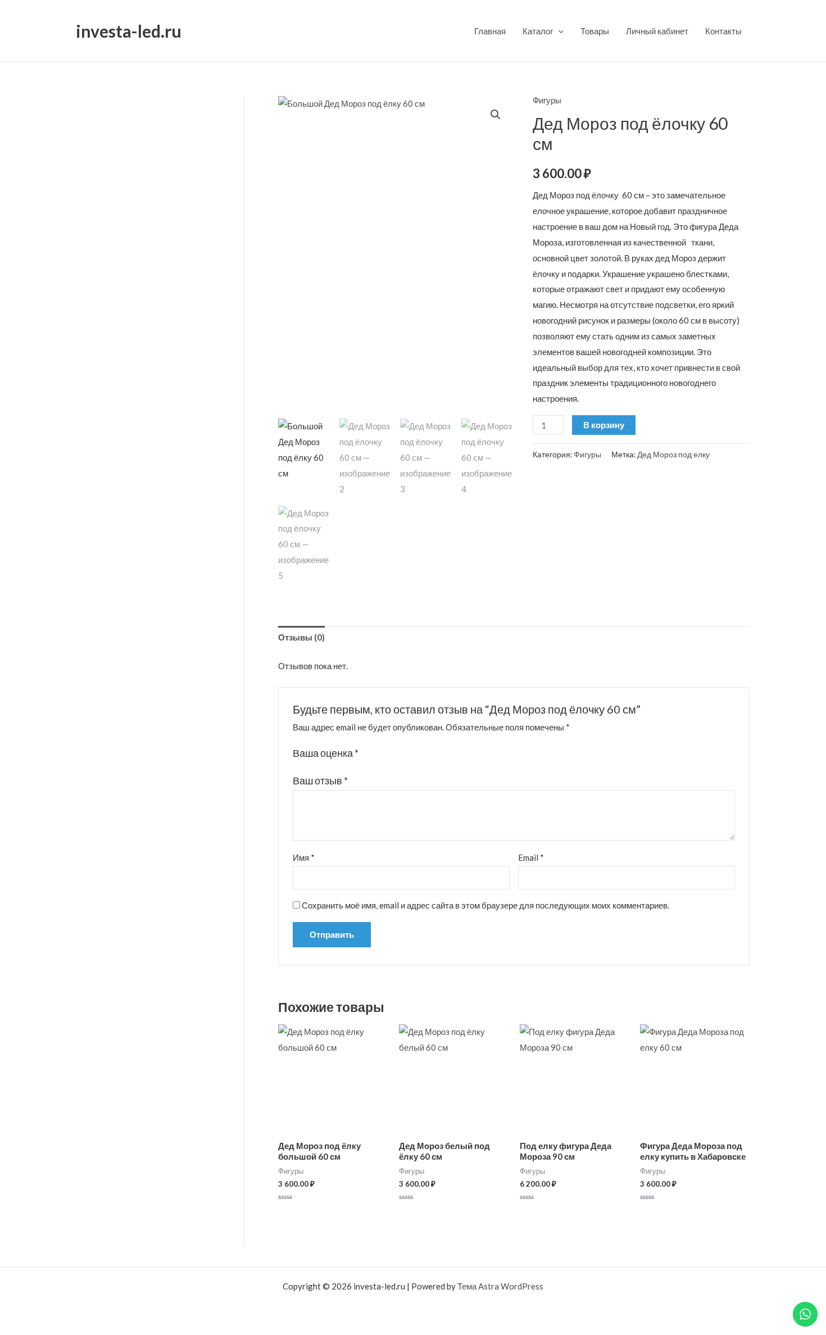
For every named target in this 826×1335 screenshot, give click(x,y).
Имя (304, 857)
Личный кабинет (657, 31)
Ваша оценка (325, 753)
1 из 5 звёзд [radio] (369, 753)
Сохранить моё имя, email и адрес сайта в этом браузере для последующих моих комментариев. (485, 905)
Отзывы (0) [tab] (301, 637)
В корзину (603, 425)
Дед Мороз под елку (673, 454)
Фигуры (547, 100)
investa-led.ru (128, 31)
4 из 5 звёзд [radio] (404, 753)
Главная (490, 31)
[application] (558, 31)
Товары (594, 31)
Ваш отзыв (320, 780)
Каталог (538, 31)
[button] (495, 115)
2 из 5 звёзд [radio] (380, 753)
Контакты (723, 31)
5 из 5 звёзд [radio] (416, 753)
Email (531, 857)
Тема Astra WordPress (500, 1286)
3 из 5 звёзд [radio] (392, 753)
